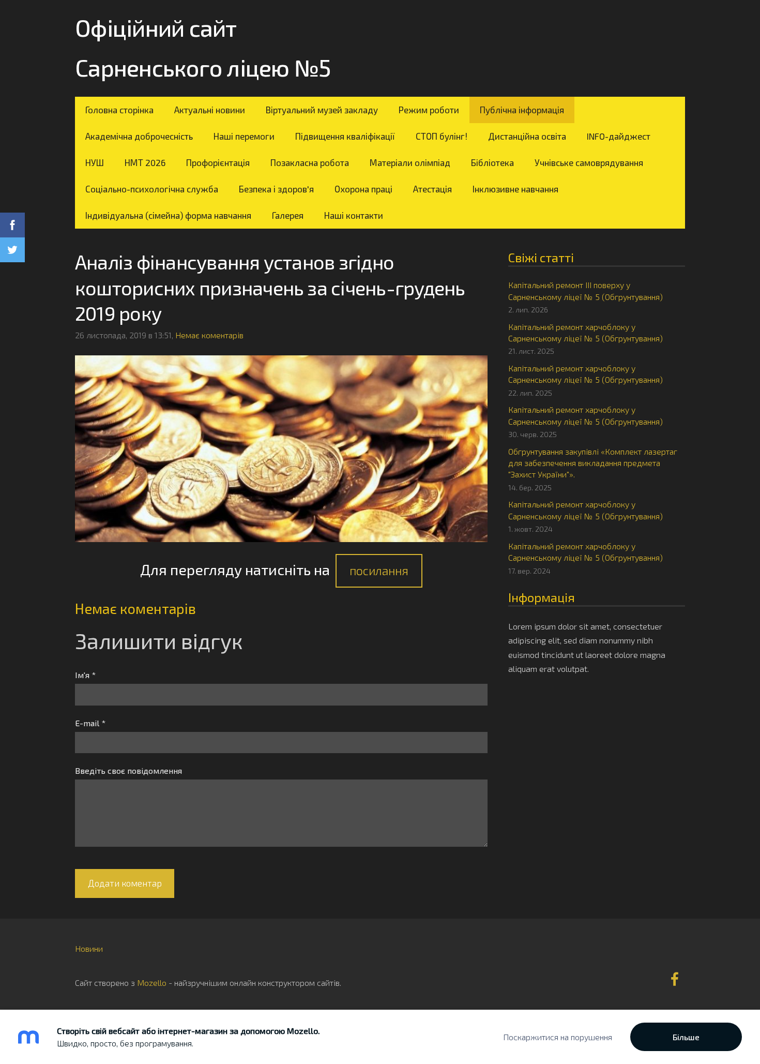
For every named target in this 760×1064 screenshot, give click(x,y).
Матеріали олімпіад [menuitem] (410, 162)
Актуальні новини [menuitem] (209, 109)
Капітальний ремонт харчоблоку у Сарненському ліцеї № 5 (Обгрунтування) (585, 332)
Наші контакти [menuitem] (353, 215)
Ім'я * (85, 675)
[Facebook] (674, 979)
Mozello (151, 982)
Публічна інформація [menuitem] (522, 109)
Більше (686, 1037)
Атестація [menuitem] (432, 189)
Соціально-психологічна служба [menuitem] (151, 189)
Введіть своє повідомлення (128, 770)
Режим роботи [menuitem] (429, 109)
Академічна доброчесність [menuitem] (139, 136)
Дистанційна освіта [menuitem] (527, 136)
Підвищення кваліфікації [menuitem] (345, 136)
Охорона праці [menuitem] (363, 189)
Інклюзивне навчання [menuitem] (515, 189)
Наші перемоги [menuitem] (244, 136)
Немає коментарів (209, 335)
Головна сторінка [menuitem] (119, 109)
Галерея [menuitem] (287, 215)
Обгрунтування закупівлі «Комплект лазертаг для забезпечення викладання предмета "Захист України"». (592, 462)
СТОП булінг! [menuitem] (441, 136)
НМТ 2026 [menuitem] (145, 162)
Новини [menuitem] (89, 948)
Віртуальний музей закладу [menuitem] (322, 109)
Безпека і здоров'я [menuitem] (276, 189)
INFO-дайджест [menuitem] (618, 136)
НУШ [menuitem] (94, 162)
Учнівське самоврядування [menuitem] (589, 162)
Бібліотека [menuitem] (492, 162)
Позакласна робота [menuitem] (309, 162)
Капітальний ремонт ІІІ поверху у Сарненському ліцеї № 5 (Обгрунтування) (585, 290)
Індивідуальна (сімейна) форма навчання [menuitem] (168, 215)
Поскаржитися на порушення (557, 1037)
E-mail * (90, 723)
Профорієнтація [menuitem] (218, 162)
